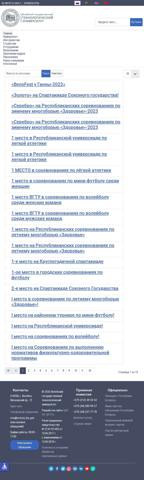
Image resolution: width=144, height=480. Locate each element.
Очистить (57, 73)
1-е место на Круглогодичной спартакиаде (57, 261)
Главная (7, 33)
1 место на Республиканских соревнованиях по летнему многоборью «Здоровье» (62, 232)
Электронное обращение (24, 445)
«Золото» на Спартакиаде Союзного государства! (65, 95)
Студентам (9, 43)
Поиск (138, 22)
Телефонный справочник (24, 412)
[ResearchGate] (93, 468)
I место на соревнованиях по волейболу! (55, 336)
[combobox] (112, 22)
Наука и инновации (13, 60)
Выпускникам (10, 50)
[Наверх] (137, 473)
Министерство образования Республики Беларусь (119, 410)
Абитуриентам (11, 40)
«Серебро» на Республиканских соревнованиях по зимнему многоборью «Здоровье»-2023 (65, 108)
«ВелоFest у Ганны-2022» (38, 84)
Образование (10, 57)
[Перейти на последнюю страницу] (90, 370)
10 (75, 370)
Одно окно (16, 406)
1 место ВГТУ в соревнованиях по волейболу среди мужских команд (60, 216)
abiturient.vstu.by (82, 417)
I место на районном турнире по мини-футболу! (62, 315)
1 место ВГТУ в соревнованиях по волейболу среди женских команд (60, 199)
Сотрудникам (10, 47)
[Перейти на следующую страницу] (82, 370)
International (10, 63)
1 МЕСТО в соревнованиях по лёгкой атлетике (61, 170)
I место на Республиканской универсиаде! (57, 325)
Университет (10, 36)
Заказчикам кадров (14, 53)
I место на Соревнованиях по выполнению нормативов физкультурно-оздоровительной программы (60, 352)
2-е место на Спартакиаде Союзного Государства (64, 288)
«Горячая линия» (82, 423)
